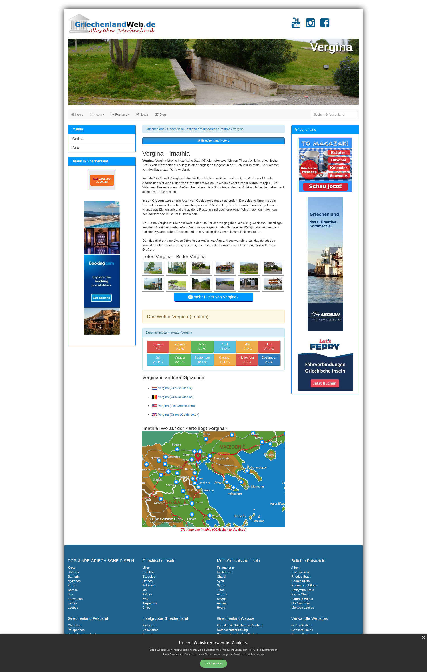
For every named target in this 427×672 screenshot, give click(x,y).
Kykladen (148, 625)
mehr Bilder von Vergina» (216, 297)
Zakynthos (75, 598)
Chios (146, 607)
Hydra (221, 607)
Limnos (147, 581)
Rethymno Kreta (302, 590)
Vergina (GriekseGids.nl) (175, 388)
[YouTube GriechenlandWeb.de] (295, 25)
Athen (295, 567)
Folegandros (226, 567)
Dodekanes (150, 630)
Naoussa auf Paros (304, 585)
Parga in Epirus (302, 598)
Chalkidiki (74, 625)
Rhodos (73, 572)
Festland (120, 114)
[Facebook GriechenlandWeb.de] (324, 25)
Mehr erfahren (256, 654)
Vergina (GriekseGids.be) (176, 397)
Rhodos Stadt (300, 576)
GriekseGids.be (302, 630)
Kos (70, 594)
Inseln (97, 114)
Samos (73, 590)
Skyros (221, 598)
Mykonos (74, 581)
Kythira (147, 594)
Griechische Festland (182, 129)
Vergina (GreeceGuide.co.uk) (178, 414)
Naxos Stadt (299, 594)
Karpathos (149, 603)
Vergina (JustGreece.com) (176, 405)
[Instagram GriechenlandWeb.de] (310, 25)
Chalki (221, 576)
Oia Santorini (300, 603)
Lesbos (73, 607)
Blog (162, 114)
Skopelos (148, 576)
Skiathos (148, 572)
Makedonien (208, 129)
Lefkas (72, 603)
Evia (145, 598)
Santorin (74, 576)
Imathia (225, 129)
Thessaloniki (300, 572)
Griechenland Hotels (214, 140)
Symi (220, 581)
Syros (221, 585)
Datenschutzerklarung (232, 630)
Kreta (71, 567)
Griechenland (155, 129)
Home (78, 114)
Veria (75, 147)
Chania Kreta (300, 581)
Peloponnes (76, 630)
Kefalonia (148, 585)
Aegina (222, 603)
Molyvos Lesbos (302, 607)
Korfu (71, 585)
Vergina (77, 138)
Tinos (220, 590)
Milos (146, 567)
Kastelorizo (224, 572)
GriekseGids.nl (301, 625)
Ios (144, 590)
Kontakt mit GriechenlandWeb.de (240, 625)
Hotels (144, 114)
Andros (222, 594)
